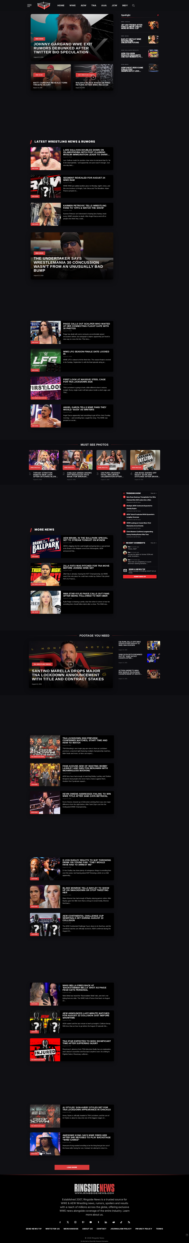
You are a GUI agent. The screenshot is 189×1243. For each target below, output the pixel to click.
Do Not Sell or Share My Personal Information (94, 1241)
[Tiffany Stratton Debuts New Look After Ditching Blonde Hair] (44, 460)
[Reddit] (113, 1222)
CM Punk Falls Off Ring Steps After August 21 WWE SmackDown (130, 643)
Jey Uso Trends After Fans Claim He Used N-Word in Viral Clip (131, 26)
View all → (154, 493)
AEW (83, 5)
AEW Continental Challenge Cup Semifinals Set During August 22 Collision (83, 918)
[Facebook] (60, 1222)
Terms (159, 1229)
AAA (104, 5)
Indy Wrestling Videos (86, 75)
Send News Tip (34, 1229)
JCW (114, 5)
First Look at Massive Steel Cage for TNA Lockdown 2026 (84, 380)
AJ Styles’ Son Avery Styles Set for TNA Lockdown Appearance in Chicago (87, 1108)
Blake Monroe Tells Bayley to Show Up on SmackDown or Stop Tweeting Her (86, 890)
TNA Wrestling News (38, 584)
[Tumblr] (98, 1222)
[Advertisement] (72, 298)
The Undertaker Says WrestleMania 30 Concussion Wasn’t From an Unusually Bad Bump (68, 264)
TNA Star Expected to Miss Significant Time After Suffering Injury (87, 1042)
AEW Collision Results (130, 50)
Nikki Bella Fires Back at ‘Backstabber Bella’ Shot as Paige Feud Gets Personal (84, 987)
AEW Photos (136, 467)
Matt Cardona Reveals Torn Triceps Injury (50, 84)
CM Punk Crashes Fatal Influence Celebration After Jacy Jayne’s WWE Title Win (111, 475)
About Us (87, 1229)
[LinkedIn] (106, 1222)
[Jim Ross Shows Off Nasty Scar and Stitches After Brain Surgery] (145, 460)
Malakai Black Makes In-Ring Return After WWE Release (93, 84)
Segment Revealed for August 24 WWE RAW (84, 179)
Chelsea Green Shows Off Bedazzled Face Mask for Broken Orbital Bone (79, 475)
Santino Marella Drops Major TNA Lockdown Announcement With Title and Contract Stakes (68, 675)
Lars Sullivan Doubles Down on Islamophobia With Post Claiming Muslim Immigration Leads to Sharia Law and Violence (86, 152)
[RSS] (128, 1222)
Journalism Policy (121, 1229)
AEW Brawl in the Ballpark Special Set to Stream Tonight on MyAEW (85, 539)
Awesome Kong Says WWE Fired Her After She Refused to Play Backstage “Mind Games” (87, 1137)
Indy (125, 5)
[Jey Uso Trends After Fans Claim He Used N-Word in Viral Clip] (153, 25)
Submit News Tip (140, 576)
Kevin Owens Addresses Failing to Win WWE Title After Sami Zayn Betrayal (87, 795)
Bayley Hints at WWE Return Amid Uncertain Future (131, 41)
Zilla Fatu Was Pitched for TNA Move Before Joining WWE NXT (86, 567)
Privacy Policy (144, 1229)
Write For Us (53, 1229)
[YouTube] (90, 1222)
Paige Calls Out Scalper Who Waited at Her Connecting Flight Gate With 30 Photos (86, 326)
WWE (72, 5)
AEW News (125, 64)
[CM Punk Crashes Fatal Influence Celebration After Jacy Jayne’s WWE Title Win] (111, 460)
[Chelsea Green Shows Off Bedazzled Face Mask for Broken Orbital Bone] (78, 460)
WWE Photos (35, 467)
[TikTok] (121, 1222)
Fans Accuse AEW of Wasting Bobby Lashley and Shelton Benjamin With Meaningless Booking (85, 768)
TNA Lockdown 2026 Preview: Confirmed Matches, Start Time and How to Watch (85, 740)
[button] (133, 5)
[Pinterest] (83, 1222)
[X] (67, 1222)
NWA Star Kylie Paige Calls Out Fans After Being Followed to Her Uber (86, 595)
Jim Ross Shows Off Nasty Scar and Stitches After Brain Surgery (146, 475)
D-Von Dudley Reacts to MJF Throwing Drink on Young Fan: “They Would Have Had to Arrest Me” (87, 862)
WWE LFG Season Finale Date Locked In (86, 353)
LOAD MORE (72, 1167)
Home (60, 5)
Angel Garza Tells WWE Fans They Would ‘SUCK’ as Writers (84, 408)
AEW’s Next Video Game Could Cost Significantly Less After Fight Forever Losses (132, 69)
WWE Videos (125, 21)
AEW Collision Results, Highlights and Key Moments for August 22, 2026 (131, 55)
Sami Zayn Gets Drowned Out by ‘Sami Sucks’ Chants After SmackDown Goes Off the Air (130, 656)
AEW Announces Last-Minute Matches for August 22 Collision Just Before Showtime (86, 1015)
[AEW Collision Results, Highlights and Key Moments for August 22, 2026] (153, 54)
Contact (101, 1229)
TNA (93, 5)
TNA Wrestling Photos (39, 398)
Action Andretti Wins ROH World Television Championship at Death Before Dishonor (129, 672)
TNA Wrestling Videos (42, 664)
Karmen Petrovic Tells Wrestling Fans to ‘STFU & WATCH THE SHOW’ (84, 207)
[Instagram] (75, 1222)
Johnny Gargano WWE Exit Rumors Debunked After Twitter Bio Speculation (63, 48)
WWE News (39, 39)
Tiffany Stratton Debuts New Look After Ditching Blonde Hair (46, 475)
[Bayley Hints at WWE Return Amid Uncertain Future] (153, 39)
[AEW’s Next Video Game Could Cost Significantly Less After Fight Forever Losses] (153, 68)
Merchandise (71, 1229)
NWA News (35, 612)
